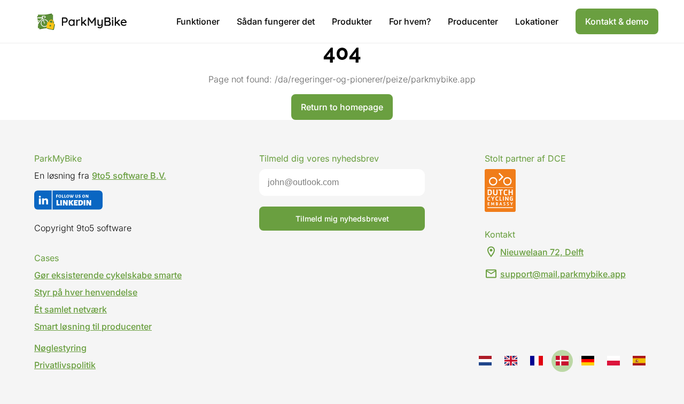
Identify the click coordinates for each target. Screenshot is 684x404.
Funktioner (198, 21)
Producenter (473, 21)
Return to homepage (342, 107)
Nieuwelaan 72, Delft (542, 252)
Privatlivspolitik (65, 365)
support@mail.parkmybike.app (563, 274)
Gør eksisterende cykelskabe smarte (108, 275)
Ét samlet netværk (70, 309)
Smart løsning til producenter (93, 326)
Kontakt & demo (617, 21)
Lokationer (536, 21)
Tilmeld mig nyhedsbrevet (342, 218)
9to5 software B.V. (129, 175)
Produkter (352, 21)
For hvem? (410, 21)
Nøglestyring (60, 347)
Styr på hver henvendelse (85, 292)
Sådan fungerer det (276, 21)
